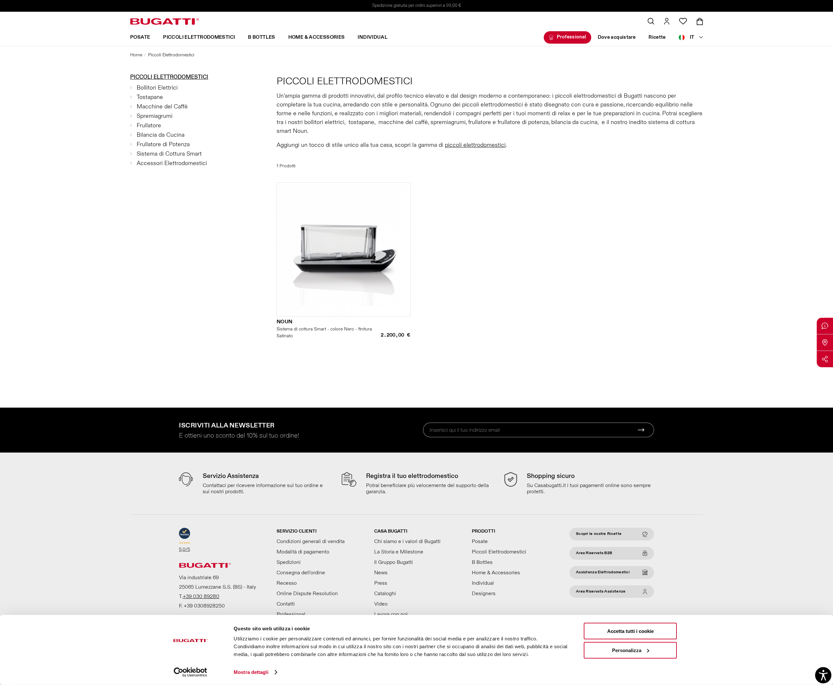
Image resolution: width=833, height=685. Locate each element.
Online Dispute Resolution (307, 593)
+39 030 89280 (201, 596)
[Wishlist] (683, 21)
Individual (373, 37)
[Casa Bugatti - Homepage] (164, 21)
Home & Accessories (316, 37)
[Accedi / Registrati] (666, 21)
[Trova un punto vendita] (825, 342)
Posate (140, 37)
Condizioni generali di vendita (311, 541)
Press (380, 583)
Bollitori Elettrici (157, 87)
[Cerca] (651, 21)
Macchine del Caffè (162, 106)
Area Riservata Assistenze (601, 591)
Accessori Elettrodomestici (172, 163)
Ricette (657, 37)
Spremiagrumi (154, 116)
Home (136, 55)
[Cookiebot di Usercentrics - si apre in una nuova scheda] (190, 672)
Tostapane (150, 97)
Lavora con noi (391, 614)
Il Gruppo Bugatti (393, 562)
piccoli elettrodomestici (475, 145)
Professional (571, 37)
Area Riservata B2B (594, 553)
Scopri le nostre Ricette (598, 533)
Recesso (287, 583)
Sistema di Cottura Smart (169, 154)
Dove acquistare (617, 37)
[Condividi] (825, 359)
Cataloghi (385, 593)
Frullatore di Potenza (163, 144)
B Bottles (261, 37)
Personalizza (626, 650)
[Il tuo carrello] (700, 21)
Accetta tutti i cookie (630, 631)
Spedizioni (289, 562)
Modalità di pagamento (303, 552)
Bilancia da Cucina (160, 135)
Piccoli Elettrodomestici (199, 37)
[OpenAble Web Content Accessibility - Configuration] (823, 675)
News (381, 572)
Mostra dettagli (251, 672)
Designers (484, 593)
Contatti (286, 604)
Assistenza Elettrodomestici (603, 572)
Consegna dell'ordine (301, 572)
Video (381, 604)
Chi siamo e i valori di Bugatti (407, 541)
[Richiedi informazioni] (825, 326)
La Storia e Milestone (398, 552)
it (692, 37)
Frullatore (149, 125)
